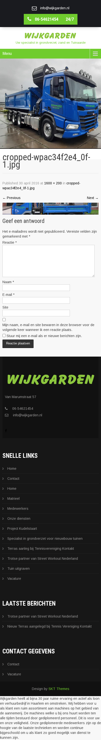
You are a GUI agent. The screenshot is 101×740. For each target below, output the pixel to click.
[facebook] (6, 430)
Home (11, 468)
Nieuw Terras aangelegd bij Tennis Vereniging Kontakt (49, 626)
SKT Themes (59, 689)
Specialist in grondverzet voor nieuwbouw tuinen (45, 538)
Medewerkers (17, 508)
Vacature (14, 578)
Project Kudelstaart (22, 528)
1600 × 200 (53, 183)
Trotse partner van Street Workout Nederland (43, 558)
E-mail (8, 295)
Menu (7, 53)
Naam (8, 282)
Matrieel (13, 498)
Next (93, 198)
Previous (11, 198)
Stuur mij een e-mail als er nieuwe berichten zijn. (44, 336)
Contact (13, 478)
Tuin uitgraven (18, 568)
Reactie (9, 242)
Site (5, 307)
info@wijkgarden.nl (27, 415)
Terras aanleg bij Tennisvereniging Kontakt (40, 548)
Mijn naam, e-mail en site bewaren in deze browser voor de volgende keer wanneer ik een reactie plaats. (48, 327)
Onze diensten (18, 518)
